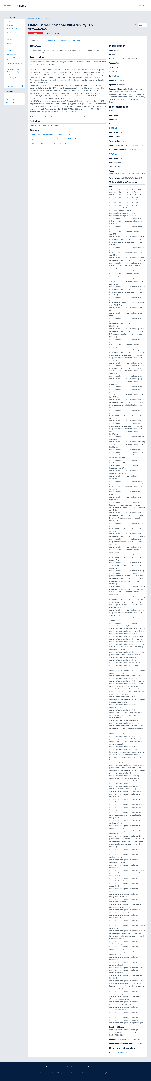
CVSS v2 (113, 128)
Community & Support (68, 1067)
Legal (92, 1073)
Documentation (87, 1067)
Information (36, 40)
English (141, 25)
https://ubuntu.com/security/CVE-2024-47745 (48, 143)
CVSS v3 (113, 153)
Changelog (76, 40)
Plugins (21, 5)
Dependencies (49, 40)
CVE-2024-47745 (132, 149)
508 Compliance (105, 1073)
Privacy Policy (81, 1073)
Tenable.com (51, 1067)
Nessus (39, 18)
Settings (141, 5)
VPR (111, 110)
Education (101, 1067)
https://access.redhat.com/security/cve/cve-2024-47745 (52, 134)
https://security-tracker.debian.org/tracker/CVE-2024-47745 (53, 139)
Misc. (117, 76)
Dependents (63, 40)
